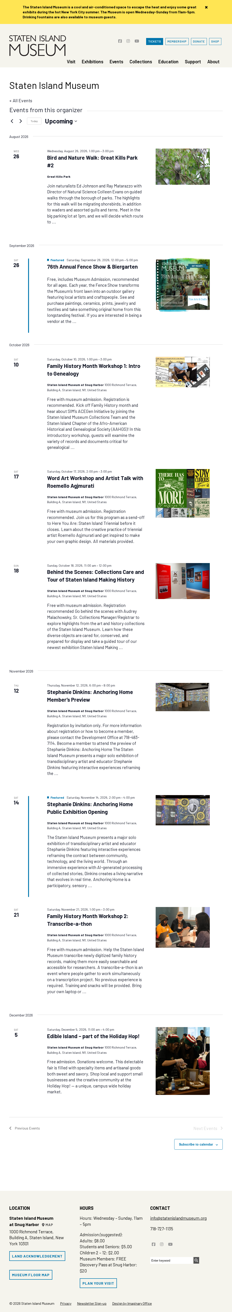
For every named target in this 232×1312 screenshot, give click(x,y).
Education (168, 61)
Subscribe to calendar (196, 1144)
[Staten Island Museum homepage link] (37, 45)
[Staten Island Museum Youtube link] (137, 39)
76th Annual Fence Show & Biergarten (92, 266)
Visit (71, 61)
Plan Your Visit (98, 1283)
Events (116, 61)
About (213, 61)
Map (49, 1225)
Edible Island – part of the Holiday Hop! (93, 1036)
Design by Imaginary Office (132, 1303)
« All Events (20, 100)
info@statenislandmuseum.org (178, 1218)
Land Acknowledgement (37, 1256)
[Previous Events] (12, 121)
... (54, 221)
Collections (141, 61)
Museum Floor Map (31, 1275)
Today (34, 121)
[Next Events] (21, 121)
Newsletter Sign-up (91, 1303)
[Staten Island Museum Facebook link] (120, 39)
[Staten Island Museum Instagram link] (128, 39)
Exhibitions (92, 61)
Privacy (65, 1303)
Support (193, 61)
